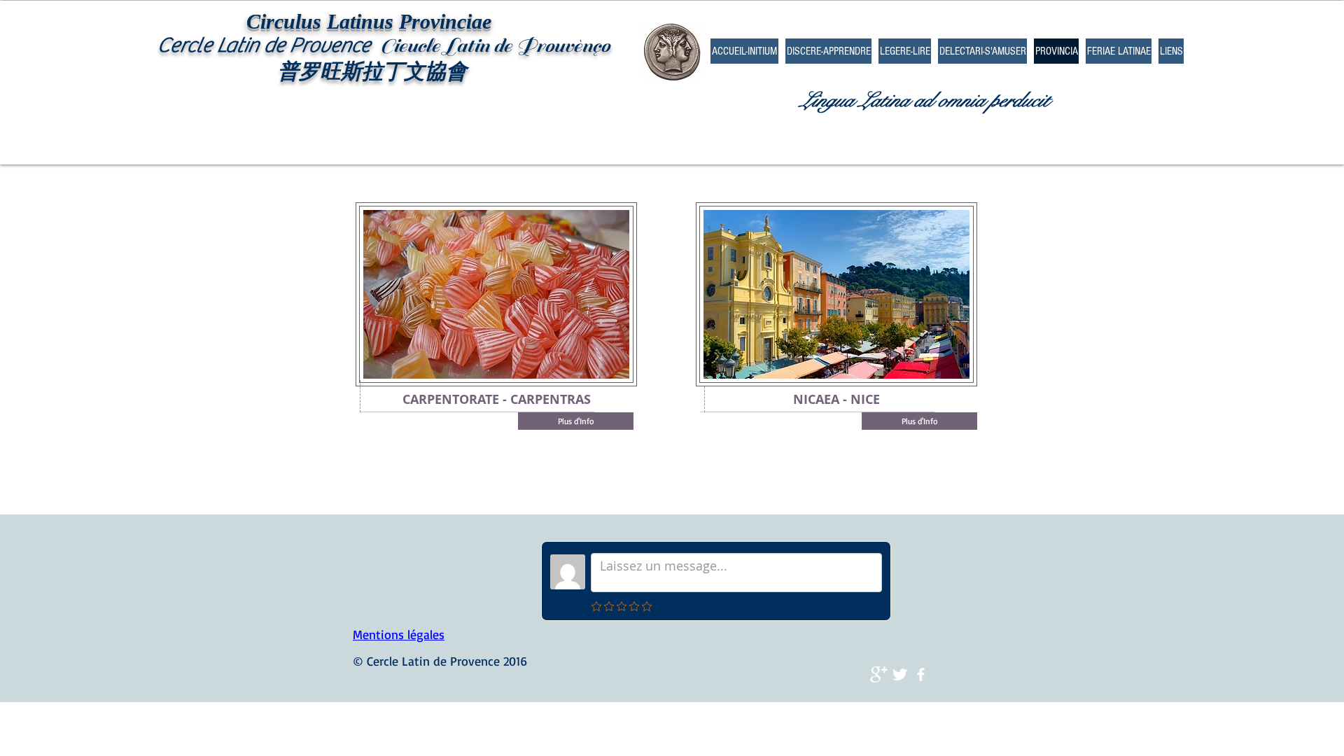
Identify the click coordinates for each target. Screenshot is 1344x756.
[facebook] (921, 674)
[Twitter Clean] (900, 674)
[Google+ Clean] (879, 674)
